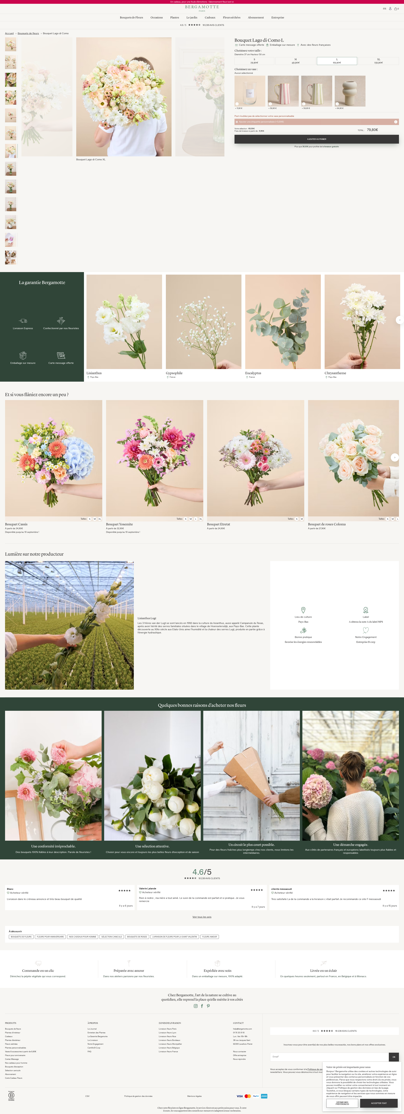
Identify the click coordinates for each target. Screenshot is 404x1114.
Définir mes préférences (342, 1103)
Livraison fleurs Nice (167, 1036)
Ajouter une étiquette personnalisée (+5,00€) (261, 122)
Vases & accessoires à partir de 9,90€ (20, 1052)
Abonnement (256, 17)
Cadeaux (210, 17)
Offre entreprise (239, 1055)
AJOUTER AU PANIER (316, 139)
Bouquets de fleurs (28, 33)
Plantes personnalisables (15, 1048)
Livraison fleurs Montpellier (170, 1044)
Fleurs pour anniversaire (50, 937)
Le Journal (92, 1029)
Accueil (9, 33)
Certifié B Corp (94, 1048)
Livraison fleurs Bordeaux (169, 1040)
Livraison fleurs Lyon (167, 1033)
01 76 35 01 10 (238, 1033)
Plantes (174, 17)
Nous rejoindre (239, 1059)
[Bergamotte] (202, 8)
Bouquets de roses (137, 937)
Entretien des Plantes (96, 1033)
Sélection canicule (111, 937)
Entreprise (277, 17)
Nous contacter (239, 1052)
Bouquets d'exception (14, 1067)
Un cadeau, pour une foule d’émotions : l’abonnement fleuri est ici (202, 2)
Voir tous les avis (202, 917)
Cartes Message (12, 1059)
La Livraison (93, 1040)
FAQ (89, 1052)
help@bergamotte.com (242, 1029)
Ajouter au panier (53, 454)
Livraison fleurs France (168, 1052)
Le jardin (192, 17)
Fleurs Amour (209, 937)
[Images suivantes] (400, 320)
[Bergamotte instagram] (196, 1006)
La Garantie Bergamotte (97, 1036)
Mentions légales (194, 1096)
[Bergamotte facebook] (202, 1006)
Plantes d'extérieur (12, 1040)
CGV (87, 1096)
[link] (390, 9)
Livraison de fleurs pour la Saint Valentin (174, 937)
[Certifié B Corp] (11, 1101)
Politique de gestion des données (138, 1096)
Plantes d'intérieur (12, 1033)
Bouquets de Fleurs (131, 17)
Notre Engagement (95, 1044)
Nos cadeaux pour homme (82, 937)
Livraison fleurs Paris (167, 1029)
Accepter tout (379, 1103)
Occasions (157, 17)
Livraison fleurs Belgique (169, 1048)
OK (394, 1057)
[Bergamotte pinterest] (208, 1006)
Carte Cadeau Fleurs (13, 1078)
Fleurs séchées (231, 17)
